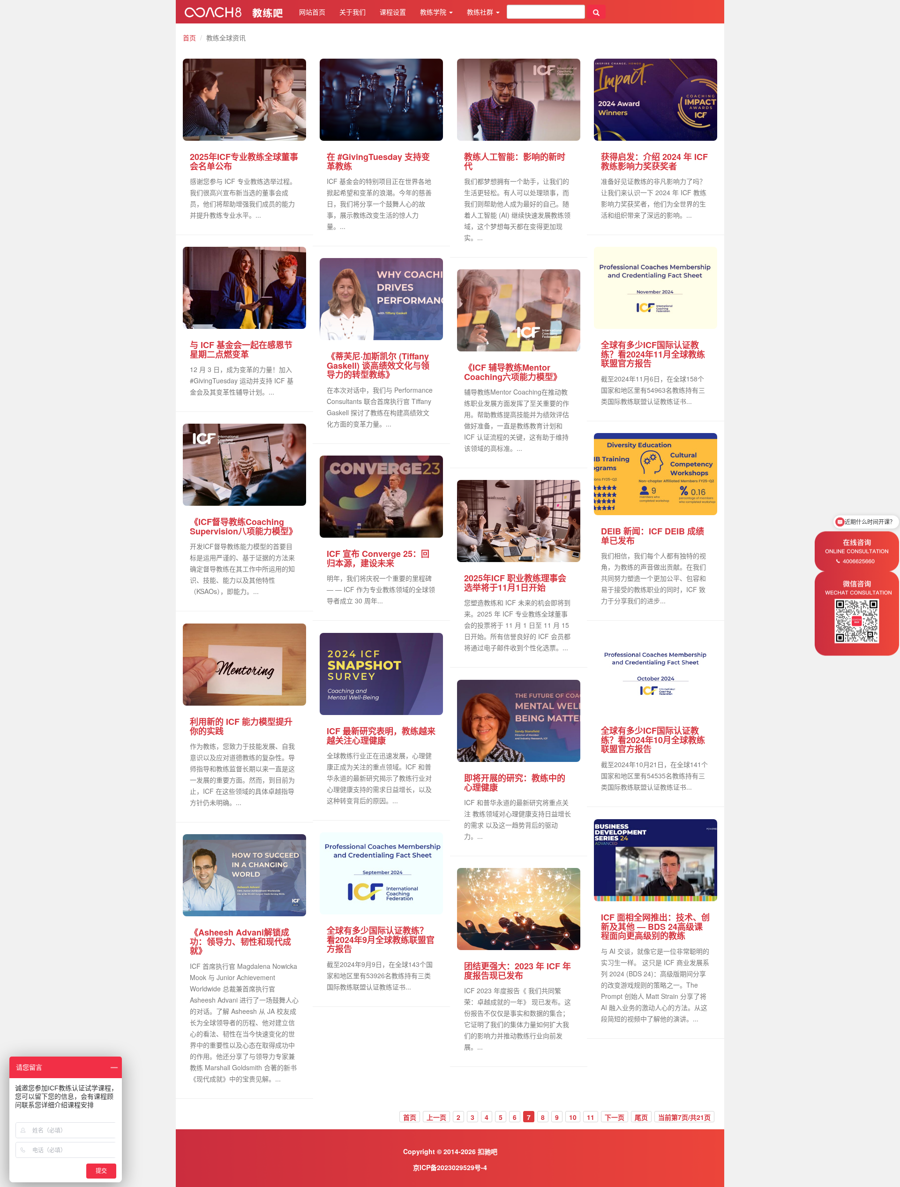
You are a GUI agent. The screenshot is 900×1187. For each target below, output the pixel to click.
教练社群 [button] (481, 11)
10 (573, 1117)
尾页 (641, 1117)
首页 (189, 37)
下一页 (614, 1117)
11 (590, 1117)
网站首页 (312, 11)
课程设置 (393, 11)
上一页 (436, 1117)
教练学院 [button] (434, 11)
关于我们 (352, 11)
